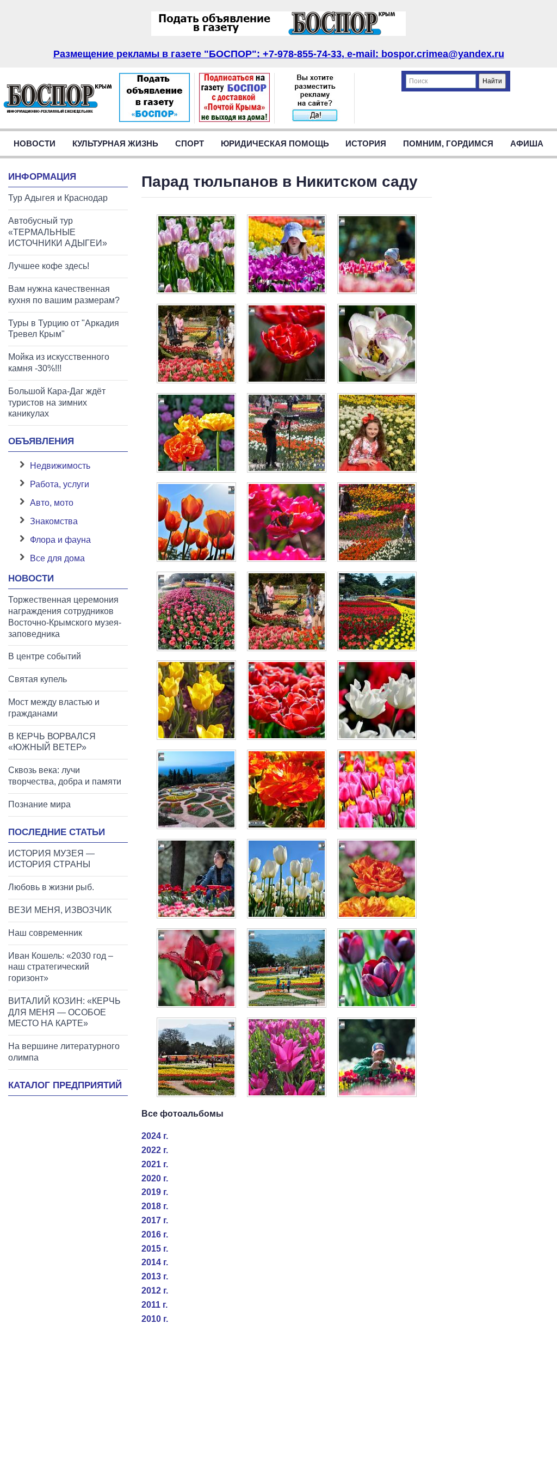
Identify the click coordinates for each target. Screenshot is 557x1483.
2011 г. (154, 1304)
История (365, 143)
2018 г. (154, 1206)
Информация (42, 176)
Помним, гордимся (448, 143)
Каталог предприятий (65, 1085)
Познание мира (39, 804)
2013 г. (154, 1276)
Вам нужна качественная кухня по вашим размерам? (64, 294)
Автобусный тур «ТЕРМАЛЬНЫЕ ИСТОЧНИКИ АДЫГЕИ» (57, 232)
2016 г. (154, 1234)
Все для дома (57, 558)
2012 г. (154, 1290)
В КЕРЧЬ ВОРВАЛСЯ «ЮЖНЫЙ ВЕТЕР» (52, 742)
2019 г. (154, 1192)
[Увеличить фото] (196, 291)
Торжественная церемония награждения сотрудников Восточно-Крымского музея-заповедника (64, 616)
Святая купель (37, 679)
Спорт (189, 143)
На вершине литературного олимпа (64, 1051)
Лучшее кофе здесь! (48, 266)
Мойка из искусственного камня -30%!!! (58, 362)
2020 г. (154, 1178)
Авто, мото (51, 502)
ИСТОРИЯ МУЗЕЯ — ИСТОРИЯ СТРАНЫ (51, 859)
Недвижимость (60, 465)
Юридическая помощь (275, 143)
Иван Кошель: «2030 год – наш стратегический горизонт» (60, 967)
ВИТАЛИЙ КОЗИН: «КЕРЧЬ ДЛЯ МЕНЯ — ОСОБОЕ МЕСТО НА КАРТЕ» (64, 1012)
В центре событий (44, 656)
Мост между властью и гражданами (54, 707)
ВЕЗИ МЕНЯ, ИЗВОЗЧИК (60, 910)
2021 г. (154, 1164)
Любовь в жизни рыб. (51, 887)
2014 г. (154, 1262)
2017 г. (154, 1220)
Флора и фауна (60, 539)
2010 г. (154, 1318)
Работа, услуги (59, 484)
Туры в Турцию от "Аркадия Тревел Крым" (63, 328)
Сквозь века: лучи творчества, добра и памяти (64, 775)
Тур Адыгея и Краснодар (58, 198)
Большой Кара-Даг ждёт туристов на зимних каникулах (57, 403)
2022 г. (154, 1150)
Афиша (526, 143)
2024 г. (154, 1136)
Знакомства (54, 521)
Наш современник (45, 932)
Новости (34, 143)
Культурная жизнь (115, 143)
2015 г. (154, 1248)
